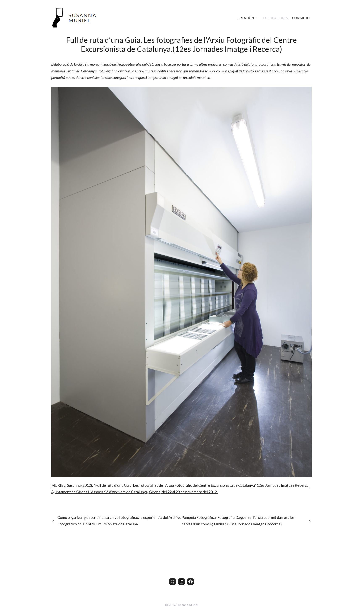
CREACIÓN (246, 18)
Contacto (301, 18)
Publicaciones (275, 18)
